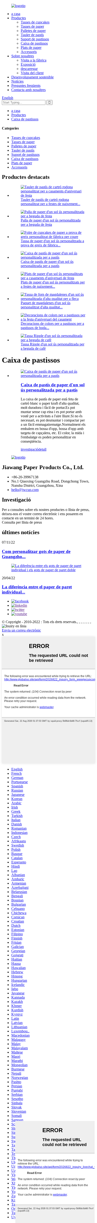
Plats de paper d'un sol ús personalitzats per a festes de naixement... (53, 284)
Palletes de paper (33, 31)
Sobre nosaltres (22, 56)
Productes (18, 18)
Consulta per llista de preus (22, 522)
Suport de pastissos (35, 39)
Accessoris (29, 52)
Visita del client (32, 73)
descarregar (29, 69)
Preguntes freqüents (25, 86)
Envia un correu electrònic (21, 630)
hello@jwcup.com (25, 490)
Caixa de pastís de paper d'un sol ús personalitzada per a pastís (47, 264)
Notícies (17, 81)
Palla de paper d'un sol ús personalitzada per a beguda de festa (51, 222)
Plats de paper (31, 48)
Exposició (28, 64)
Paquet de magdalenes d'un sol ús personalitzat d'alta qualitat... (45, 305)
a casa (15, 14)
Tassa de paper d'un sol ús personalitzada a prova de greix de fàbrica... (52, 243)
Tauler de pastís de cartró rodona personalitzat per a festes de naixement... (50, 202)
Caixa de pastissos (34, 43)
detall (42, 449)
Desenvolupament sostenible (32, 77)
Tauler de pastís (32, 35)
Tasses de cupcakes (35, 22)
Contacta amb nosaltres (28, 90)
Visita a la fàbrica (33, 60)
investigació (29, 449)
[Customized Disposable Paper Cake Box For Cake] (53, 376)
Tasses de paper (32, 26)
